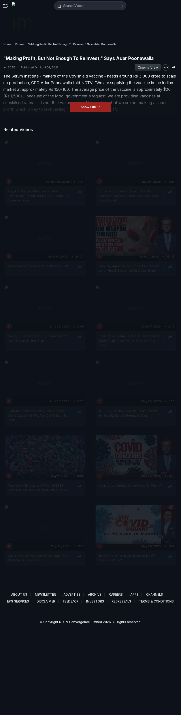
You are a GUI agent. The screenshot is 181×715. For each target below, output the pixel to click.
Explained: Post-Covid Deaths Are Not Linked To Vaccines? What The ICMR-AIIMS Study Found (128, 196)
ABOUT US (19, 594)
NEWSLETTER (45, 594)
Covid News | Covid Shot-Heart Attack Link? (38, 266)
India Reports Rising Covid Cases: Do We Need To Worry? (127, 558)
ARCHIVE (94, 594)
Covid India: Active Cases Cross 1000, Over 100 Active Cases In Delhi (38, 558)
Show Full (89, 107)
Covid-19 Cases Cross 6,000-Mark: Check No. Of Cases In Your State (37, 339)
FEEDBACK (70, 601)
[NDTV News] (22, 19)
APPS (134, 594)
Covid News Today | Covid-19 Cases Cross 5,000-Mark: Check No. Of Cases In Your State (128, 341)
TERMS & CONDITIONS (156, 601)
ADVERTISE (72, 594)
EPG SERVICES (18, 601)
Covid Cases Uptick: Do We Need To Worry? (129, 485)
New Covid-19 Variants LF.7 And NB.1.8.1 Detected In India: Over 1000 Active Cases (37, 488)
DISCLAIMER (46, 601)
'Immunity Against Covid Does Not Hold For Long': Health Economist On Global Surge (128, 268)
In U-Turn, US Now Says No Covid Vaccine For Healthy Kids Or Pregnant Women (128, 413)
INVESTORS (95, 601)
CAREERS (116, 594)
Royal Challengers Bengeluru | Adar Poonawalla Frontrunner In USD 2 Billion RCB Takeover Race (39, 196)
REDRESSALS (121, 601)
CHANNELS (154, 594)
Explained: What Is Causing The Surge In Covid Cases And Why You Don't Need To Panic (37, 415)
